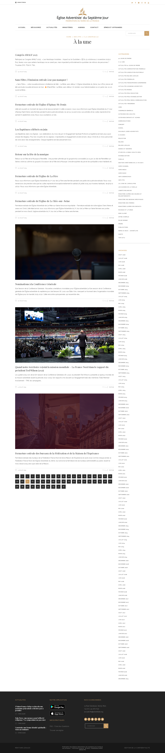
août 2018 (121, 571)
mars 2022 (121, 435)
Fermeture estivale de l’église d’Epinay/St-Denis (40, 104)
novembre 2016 (123, 640)
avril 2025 (121, 307)
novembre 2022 (123, 407)
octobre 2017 (123, 605)
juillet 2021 (122, 459)
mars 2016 (121, 668)
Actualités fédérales (126, 79)
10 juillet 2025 (22, 146)
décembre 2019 (123, 525)
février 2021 (122, 477)
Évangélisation (124, 155)
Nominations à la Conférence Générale (35, 284)
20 (22, 481)
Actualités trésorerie (126, 103)
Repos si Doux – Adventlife (128, 230)
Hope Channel (123, 166)
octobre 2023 (123, 369)
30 (74, 481)
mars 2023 (121, 393)
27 (58, 481)
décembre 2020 (123, 484)
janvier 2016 (122, 675)
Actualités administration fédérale (131, 68)
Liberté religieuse (125, 190)
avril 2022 (121, 432)
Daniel (120, 128)
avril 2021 (121, 470)
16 (100, 476)
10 (69, 476)
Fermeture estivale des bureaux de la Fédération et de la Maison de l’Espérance (57, 453)
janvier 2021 (122, 480)
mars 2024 (121, 352)
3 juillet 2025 (22, 470)
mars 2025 (121, 310)
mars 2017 (121, 626)
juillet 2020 (122, 501)
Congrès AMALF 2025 (26, 54)
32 (84, 481)
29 (69, 481)
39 (22, 486)
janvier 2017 (122, 633)
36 (105, 481)
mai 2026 (121, 265)
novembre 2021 (123, 449)
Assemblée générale (125, 110)
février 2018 (122, 591)
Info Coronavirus (124, 176)
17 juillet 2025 (22, 121)
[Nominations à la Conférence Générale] (64, 252)
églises (121, 141)
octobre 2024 (123, 327)
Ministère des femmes (126, 203)
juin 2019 (121, 543)
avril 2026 (121, 268)
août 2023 (121, 376)
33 (89, 481)
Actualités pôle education (128, 93)
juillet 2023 (122, 380)
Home (68, 37)
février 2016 (122, 671)
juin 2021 (121, 463)
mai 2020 (121, 508)
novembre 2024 (123, 324)
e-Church (121, 135)
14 (89, 476)
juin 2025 (121, 300)
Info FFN (77, 37)
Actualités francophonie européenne (132, 82)
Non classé (122, 213)
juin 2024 (121, 341)
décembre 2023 (123, 362)
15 (94, 476)
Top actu (121, 237)
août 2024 (121, 334)
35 (100, 481)
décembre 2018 (123, 560)
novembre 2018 (123, 564)
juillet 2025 (122, 296)
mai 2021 (121, 466)
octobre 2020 (123, 491)
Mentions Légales (22, 748)
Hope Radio (122, 173)
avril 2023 (121, 390)
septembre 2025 (123, 293)
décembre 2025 (123, 282)
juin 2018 (121, 578)
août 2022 (121, 418)
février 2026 (122, 275)
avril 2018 (121, 585)
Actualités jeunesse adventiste (130, 86)
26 (53, 481)
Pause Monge (123, 220)
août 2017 (121, 612)
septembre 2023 (123, 373)
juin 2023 (121, 383)
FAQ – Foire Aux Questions (59, 726)
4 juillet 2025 (22, 387)
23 (38, 481)
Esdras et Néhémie (125, 148)
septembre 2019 (123, 536)
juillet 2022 (122, 421)
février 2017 (122, 630)
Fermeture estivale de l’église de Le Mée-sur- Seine (42, 201)
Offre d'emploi (123, 216)
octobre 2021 (123, 453)
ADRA (120, 107)
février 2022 (122, 439)
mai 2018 (121, 581)
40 (28, 486)
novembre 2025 (123, 286)
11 (74, 476)
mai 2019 (121, 546)
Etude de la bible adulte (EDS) (129, 152)
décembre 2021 (123, 446)
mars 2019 (121, 553)
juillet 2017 (122, 616)
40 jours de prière (124, 58)
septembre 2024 (123, 331)
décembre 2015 (123, 678)
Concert (121, 124)
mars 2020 (121, 515)
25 (48, 481)
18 (110, 476)
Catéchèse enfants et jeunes (129, 117)
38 (17, 486)
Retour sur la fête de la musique (32, 154)
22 (32, 481)
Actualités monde (125, 89)
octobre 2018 (123, 567)
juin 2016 (121, 658)
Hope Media (122, 169)
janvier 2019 (122, 557)
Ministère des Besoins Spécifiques (130, 199)
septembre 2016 (123, 647)
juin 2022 (121, 425)
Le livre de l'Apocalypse (127, 183)
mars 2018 (121, 588)
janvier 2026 (122, 279)
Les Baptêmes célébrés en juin (31, 129)
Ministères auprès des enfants (129, 206)
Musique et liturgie (125, 209)
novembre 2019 (123, 529)
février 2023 (122, 397)
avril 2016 (121, 664)
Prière (120, 223)
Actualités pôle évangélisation (130, 96)
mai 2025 (121, 303)
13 (84, 476)
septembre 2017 (123, 609)
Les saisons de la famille (127, 187)
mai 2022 (121, 428)
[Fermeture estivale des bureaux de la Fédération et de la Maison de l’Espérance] (64, 421)
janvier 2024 (122, 359)
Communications (124, 121)
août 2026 (121, 254)
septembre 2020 (123, 494)
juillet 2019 (122, 539)
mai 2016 (121, 661)
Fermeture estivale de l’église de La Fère (36, 176)
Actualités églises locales (128, 75)
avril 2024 (121, 348)
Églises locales (124, 145)
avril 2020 (121, 512)
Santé (120, 234)
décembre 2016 (123, 637)
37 (110, 481)
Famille (121, 159)
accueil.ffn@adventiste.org (93, 712)
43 (43, 486)
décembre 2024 (123, 320)
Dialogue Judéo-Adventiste (128, 131)
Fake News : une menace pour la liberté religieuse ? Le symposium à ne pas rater (30, 719)
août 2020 (121, 498)
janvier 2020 (122, 522)
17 (105, 476)
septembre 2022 (123, 414)
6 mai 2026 (22, 733)
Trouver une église (56, 730)
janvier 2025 (122, 317)
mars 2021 (121, 473)
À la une (121, 62)
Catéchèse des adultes (126, 114)
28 (64, 481)
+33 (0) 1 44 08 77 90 (91, 709)
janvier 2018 (122, 595)
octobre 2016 (123, 644)
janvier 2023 (122, 400)
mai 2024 (121, 345)
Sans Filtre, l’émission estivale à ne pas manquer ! (41, 79)
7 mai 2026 (21, 714)
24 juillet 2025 (22, 71)
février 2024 (122, 355)
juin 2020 (121, 505)
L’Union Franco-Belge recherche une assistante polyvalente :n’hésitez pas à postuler (29, 709)
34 (95, 481)
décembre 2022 (123, 404)
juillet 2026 (122, 258)
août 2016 (121, 651)
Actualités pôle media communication (132, 100)
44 (48, 486)
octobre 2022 (123, 411)
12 (79, 476)
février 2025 (122, 314)
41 (32, 486)
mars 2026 (121, 272)
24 (43, 481)
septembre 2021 (123, 456)
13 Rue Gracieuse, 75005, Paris (95, 706)
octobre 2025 (123, 289)
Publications (123, 227)
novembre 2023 (123, 366)
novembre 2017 (123, 602)
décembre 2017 (123, 598)
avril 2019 (121, 550)
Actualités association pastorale (131, 72)
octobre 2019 (123, 532)
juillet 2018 (122, 574)
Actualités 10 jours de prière (129, 65)
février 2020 (122, 519)
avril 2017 (121, 623)
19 (17, 481)
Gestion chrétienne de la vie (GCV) (130, 162)
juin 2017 (121, 619)
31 (79, 481)
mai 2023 (121, 386)
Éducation (122, 138)
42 (38, 486)
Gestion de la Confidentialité (137, 748)
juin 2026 (121, 261)
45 (53, 486)
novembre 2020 (123, 487)
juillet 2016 (122, 654)
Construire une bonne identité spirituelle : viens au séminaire (30, 729)
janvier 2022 (122, 442)
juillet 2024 (122, 338)
